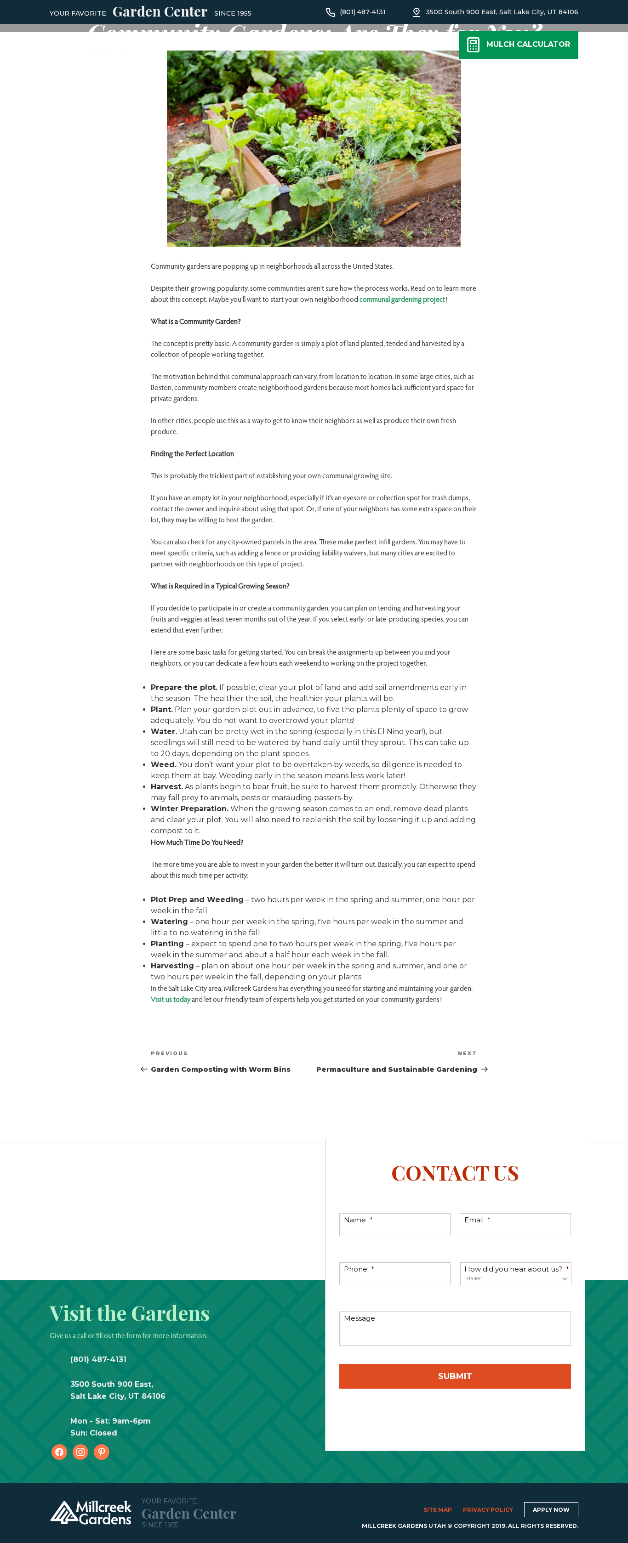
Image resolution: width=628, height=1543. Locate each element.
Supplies (212, 47)
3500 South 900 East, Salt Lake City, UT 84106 (502, 12)
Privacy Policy (488, 1509)
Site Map (437, 1509)
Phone (359, 1269)
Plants (162, 47)
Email (477, 1219)
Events (431, 47)
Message (359, 1318)
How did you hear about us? (516, 1269)
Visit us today (170, 999)
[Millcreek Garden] (91, 43)
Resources (323, 47)
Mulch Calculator (528, 44)
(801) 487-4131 (363, 12)
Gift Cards (268, 47)
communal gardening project (402, 299)
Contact (381, 47)
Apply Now (551, 1509)
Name (358, 1219)
